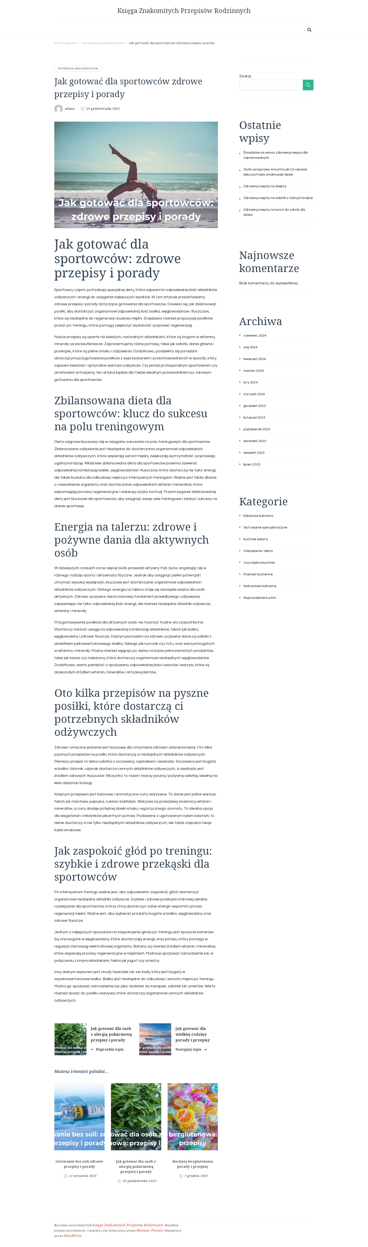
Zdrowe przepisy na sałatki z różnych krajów (278, 198)
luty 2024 (250, 382)
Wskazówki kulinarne (259, 586)
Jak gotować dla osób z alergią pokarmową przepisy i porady (136, 1166)
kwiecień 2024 (254, 359)
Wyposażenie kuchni (259, 597)
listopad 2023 (254, 417)
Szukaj (245, 76)
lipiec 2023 (251, 464)
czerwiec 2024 (254, 335)
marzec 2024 (253, 370)
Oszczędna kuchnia (259, 562)
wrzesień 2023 (254, 441)
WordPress (72, 1235)
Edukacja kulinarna (258, 515)
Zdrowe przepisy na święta (264, 186)
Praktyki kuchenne (258, 574)
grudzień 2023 (254, 406)
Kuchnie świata (255, 539)
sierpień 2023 (254, 452)
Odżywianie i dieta (258, 551)
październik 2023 (256, 429)
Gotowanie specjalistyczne (78, 68)
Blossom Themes (150, 1230)
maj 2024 (250, 347)
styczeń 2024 (254, 394)
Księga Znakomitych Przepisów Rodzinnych (184, 10)
